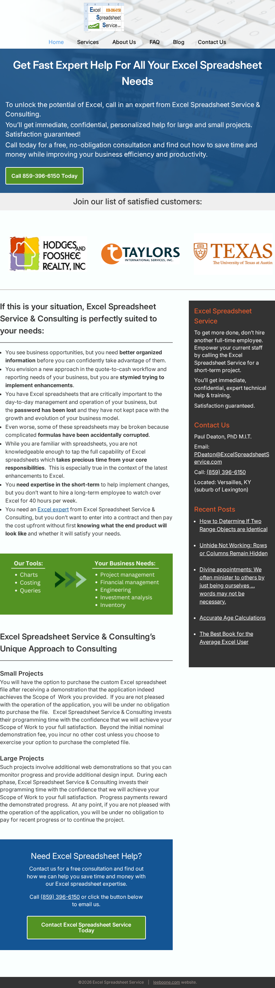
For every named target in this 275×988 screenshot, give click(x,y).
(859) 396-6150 (60, 896)
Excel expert (53, 509)
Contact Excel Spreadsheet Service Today (86, 927)
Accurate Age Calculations (233, 617)
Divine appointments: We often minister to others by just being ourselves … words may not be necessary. (232, 585)
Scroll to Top (242, 968)
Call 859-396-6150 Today (44, 175)
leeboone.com (166, 982)
